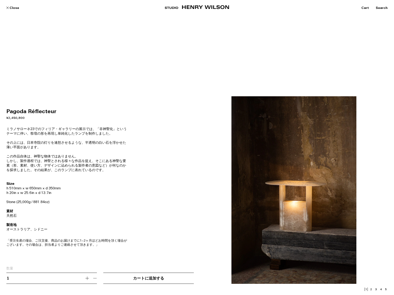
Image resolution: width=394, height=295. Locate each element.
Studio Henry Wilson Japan (197, 7)
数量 (9, 268)
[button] (247, 142)
